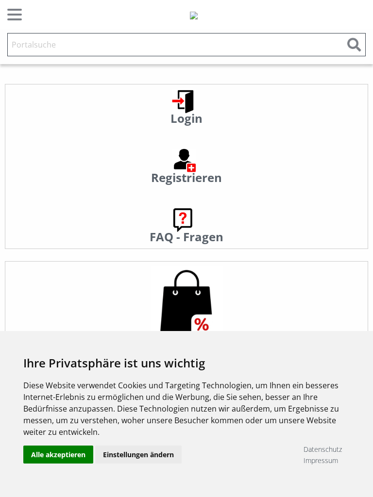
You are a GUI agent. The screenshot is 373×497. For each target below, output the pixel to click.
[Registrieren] (184, 160)
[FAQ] (182, 219)
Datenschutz (323, 449)
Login (186, 118)
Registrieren (186, 177)
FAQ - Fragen (186, 237)
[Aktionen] (186, 302)
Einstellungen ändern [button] (138, 454)
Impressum (321, 460)
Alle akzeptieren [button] (58, 454)
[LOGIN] (184, 100)
